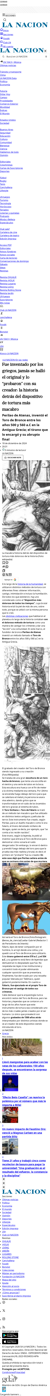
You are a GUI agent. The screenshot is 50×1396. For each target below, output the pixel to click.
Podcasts (4, 216)
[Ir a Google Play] (10, 1337)
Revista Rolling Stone (10, 290)
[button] (25, 201)
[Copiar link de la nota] (3, 571)
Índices (3, 110)
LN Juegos (5, 197)
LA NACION (8, 359)
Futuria (3, 91)
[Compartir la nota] (3, 567)
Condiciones (8, 1372)
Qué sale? (5, 229)
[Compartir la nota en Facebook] (3, 575)
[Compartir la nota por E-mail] (10, 575)
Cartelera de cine (8, 232)
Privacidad (20, 1372)
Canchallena (6, 187)
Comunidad (6, 142)
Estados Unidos (8, 119)
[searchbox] (24, 56)
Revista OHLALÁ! (8, 277)
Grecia (5, 1033)
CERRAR (3, 2)
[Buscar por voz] (46, 56)
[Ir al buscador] (4, 19)
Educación (5, 136)
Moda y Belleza (7, 219)
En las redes (21, 359)
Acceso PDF (6, 245)
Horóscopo (5, 206)
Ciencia (3, 148)
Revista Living (7, 286)
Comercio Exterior (9, 103)
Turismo (4, 200)
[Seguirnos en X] (3, 1311)
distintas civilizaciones (16, 616)
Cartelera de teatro (9, 235)
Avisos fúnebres (8, 251)
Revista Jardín (7, 293)
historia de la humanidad (30, 584)
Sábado (4, 264)
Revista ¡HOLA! (7, 280)
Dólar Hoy (5, 94)
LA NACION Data (8, 78)
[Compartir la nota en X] (7, 575)
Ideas (2, 267)
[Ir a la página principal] (25, 26)
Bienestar (5, 145)
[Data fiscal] (4, 1391)
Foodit (6, 38)
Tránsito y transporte (10, 71)
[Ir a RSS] (3, 1327)
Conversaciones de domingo (14, 261)
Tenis (2, 184)
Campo (3, 97)
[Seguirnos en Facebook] (3, 1303)
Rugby (3, 180)
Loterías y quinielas (9, 213)
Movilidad (5, 107)
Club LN (7, 42)
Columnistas (6, 164)
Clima (3, 75)
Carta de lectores (8, 257)
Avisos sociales (7, 254)
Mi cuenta (8, 46)
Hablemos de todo (9, 152)
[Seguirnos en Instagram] (3, 1319)
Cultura (3, 139)
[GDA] (10, 1381)
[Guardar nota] (3, 563)
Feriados (4, 209)
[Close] (3, 1179)
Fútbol (3, 177)
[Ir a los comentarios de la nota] (7, 563)
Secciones (8, 34)
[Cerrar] (45, 51)
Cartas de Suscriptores (11, 168)
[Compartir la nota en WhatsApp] (7, 567)
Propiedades (6, 100)
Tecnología (5, 203)
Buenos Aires (6, 129)
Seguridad (5, 132)
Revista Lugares (8, 283)
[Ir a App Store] (10, 1343)
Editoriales (5, 161)
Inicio (6, 30)
